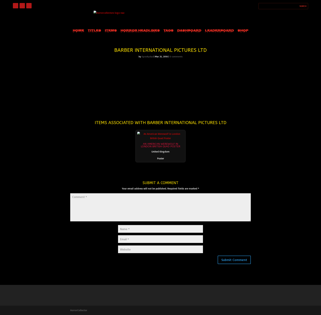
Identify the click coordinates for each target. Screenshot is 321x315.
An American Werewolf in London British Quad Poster (160, 145)
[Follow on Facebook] (15, 5)
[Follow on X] (29, 5)
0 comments (176, 56)
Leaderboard (219, 30)
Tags (169, 30)
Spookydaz (147, 56)
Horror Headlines (140, 30)
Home (78, 30)
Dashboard (189, 30)
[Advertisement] (160, 86)
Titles (94, 30)
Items (111, 30)
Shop (243, 30)
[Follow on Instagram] (22, 5)
